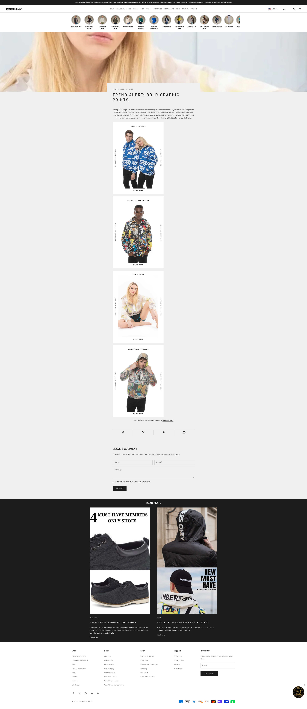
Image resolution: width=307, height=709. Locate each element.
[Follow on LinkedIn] (98, 693)
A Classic (94, 617)
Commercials (109, 664)
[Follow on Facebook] (73, 693)
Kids (142, 9)
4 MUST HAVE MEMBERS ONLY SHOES (113, 622)
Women (136, 9)
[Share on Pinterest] (164, 432)
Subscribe (209, 673)
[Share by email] (184, 432)
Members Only (167, 420)
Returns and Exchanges (149, 664)
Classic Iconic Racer (79, 656)
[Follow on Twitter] (79, 693)
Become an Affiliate (147, 656)
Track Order (178, 669)
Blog (131, 89)
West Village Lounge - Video (114, 685)
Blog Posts (144, 660)
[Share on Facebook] (123, 432)
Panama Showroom (189, 9)
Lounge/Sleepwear (79, 669)
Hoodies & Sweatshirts (80, 660)
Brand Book (108, 660)
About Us (107, 656)
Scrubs (149, 9)
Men (129, 9)
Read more (94, 638)
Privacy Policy (155, 454)
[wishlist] (289, 9)
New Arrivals (121, 9)
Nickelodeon (160, 115)
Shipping (143, 669)
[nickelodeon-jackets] (138, 158)
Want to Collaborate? (147, 677)
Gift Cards (75, 685)
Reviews (177, 664)
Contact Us (178, 656)
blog (159, 617)
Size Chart (144, 673)
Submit (119, 488)
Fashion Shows (109, 673)
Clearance (158, 9)
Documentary (109, 669)
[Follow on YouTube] (92, 693)
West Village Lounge (172, 9)
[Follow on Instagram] (85, 693)
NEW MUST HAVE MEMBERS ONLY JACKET (183, 622)
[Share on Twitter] (143, 432)
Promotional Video (110, 677)
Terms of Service (169, 454)
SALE (112, 9)
